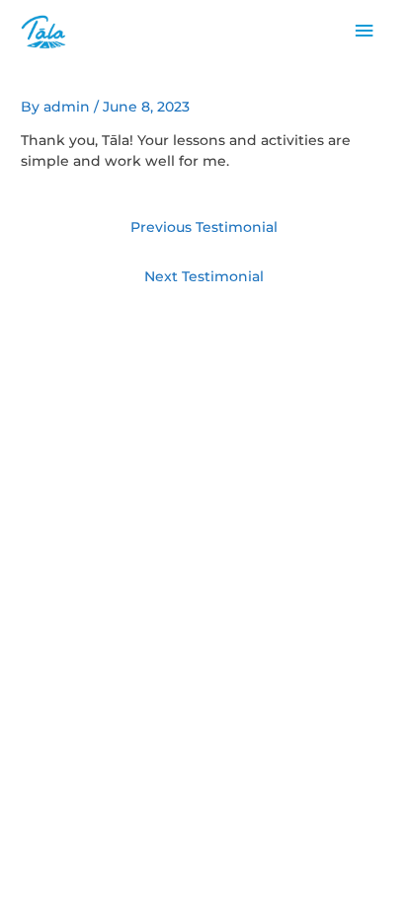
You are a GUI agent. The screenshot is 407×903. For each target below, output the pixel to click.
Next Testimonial (204, 276)
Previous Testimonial (204, 227)
